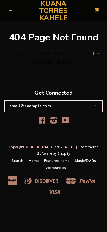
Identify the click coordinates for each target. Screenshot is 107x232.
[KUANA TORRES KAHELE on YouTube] (65, 121)
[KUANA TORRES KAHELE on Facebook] (42, 121)
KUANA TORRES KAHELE (53, 10)
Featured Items (57, 160)
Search (17, 160)
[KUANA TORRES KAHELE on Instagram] (53, 121)
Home (34, 160)
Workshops (55, 167)
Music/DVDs (85, 160)
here (97, 54)
